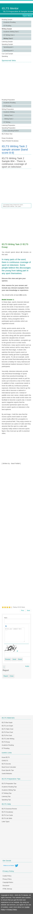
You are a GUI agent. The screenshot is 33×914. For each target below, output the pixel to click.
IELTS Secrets (6, 764)
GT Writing (7, 122)
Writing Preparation (8, 109)
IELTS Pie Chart (7, 735)
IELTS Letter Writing (8, 738)
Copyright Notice (8, 882)
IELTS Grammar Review (9, 808)
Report (6, 676)
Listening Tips (6, 796)
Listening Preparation (8, 125)
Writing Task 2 (8, 38)
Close (11, 676)
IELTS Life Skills (7, 818)
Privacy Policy (7, 879)
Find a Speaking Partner (11, 130)
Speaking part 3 (8, 50)
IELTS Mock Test (7, 134)
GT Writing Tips (6, 793)
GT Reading (7, 25)
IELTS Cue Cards (7, 815)
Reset (20, 659)
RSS (27, 666)
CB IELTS (5, 760)
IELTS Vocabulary (7, 812)
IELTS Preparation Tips (9, 783)
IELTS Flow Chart (7, 732)
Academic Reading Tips (9, 787)
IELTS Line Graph (7, 726)
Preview (7, 659)
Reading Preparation (8, 99)
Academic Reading (9, 22)
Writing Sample (7, 29)
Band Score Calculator (9, 767)
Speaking (5, 56)
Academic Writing (9, 112)
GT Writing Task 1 (9, 35)
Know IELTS (6, 757)
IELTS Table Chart (7, 729)
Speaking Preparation (8, 128)
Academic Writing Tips (9, 790)
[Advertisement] (16, 80)
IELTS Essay (6, 742)
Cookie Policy (7, 876)
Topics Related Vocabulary (10, 141)
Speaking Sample (7, 44)
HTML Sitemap (7, 889)
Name (5, 617)
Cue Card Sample (7, 53)
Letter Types (5, 821)
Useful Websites (7, 773)
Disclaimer (6, 885)
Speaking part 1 (8, 47)
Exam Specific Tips (8, 770)
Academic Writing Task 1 (11, 31)
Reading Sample (7, 19)
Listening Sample (7, 41)
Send (14, 659)
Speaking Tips (6, 799)
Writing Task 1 (8, 115)
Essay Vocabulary (7, 138)
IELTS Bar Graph (7, 722)
